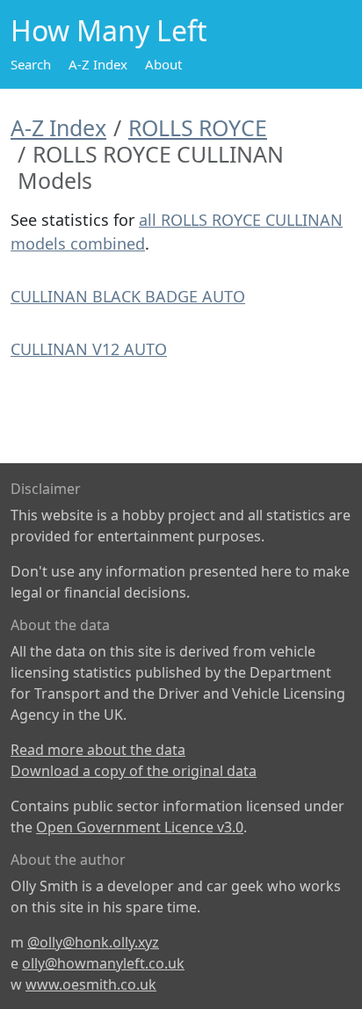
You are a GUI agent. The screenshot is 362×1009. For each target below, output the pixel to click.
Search (31, 64)
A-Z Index (98, 64)
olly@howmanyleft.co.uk (103, 963)
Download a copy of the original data (134, 770)
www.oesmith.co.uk (90, 984)
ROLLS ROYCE (197, 127)
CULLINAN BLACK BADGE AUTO (128, 296)
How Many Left (109, 30)
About (163, 64)
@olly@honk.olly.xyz (93, 942)
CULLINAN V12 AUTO (89, 348)
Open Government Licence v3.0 (139, 827)
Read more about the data (98, 749)
